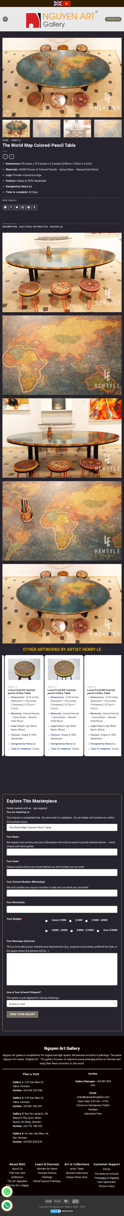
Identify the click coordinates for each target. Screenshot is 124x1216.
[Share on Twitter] (17, 207)
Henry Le (16, 140)
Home (5, 140)
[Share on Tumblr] (34, 207)
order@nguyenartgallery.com (93, 1097)
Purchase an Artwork (107, 1173)
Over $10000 (110, 930)
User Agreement (106, 1182)
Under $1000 (59, 920)
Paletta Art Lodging (17, 1185)
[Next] (115, 77)
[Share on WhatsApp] (5, 207)
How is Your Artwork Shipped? (24, 992)
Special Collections (77, 1172)
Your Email (13, 861)
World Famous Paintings (47, 1181)
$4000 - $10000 (85, 930)
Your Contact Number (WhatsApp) (27, 882)
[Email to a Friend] (23, 207)
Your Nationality (16, 902)
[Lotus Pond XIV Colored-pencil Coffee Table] (22, 669)
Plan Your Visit (17, 1172)
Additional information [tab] (33, 226)
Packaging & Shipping (107, 1177)
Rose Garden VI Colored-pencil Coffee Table (99, 692)
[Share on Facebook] (11, 207)
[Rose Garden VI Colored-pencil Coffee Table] (101, 669)
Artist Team (77, 1168)
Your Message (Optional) (21, 941)
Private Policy (107, 1186)
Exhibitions (17, 1177)
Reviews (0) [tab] (56, 226)
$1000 (79, 920)
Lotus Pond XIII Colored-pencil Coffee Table (59, 692)
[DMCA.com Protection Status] (62, 1211)
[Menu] (5, 19)
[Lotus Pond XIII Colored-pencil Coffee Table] (62, 669)
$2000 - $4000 (59, 930)
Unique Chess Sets (77, 1177)
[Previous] (9, 77)
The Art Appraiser (17, 1181)
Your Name (14, 836)
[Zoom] (7, 113)
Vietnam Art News (47, 1168)
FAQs (106, 1169)
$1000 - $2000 (99, 920)
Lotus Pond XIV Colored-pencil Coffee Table (20, 692)
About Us (17, 1168)
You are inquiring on (19, 812)
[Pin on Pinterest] (28, 207)
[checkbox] (46, 921)
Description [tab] (9, 226)
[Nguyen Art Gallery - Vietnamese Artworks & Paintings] (62, 19)
